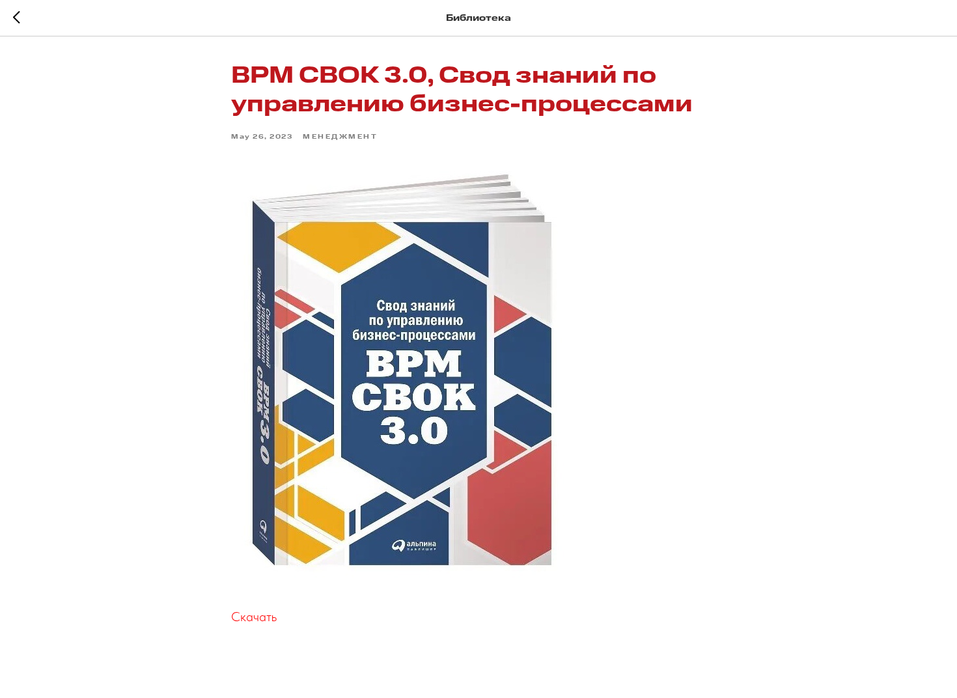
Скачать (254, 616)
